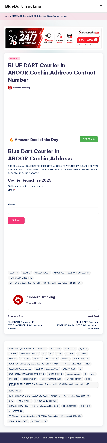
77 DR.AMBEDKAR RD (29, 354)
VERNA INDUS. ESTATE (18, 421)
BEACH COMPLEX (81, 359)
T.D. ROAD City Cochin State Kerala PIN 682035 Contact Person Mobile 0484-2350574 (45, 416)
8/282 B (83, 349)
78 (44, 354)
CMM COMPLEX (55, 374)
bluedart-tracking (40, 297)
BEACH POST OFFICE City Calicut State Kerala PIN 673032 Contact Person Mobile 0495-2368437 (49, 364)
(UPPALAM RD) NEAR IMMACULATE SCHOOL (27, 349)
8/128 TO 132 (70, 349)
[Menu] (101, 6)
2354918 (26, 273)
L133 (88, 379)
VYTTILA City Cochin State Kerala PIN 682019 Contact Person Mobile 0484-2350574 (45, 283)
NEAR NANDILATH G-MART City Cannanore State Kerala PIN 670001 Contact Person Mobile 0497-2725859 (49, 385)
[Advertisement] (53, 114)
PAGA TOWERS (24, 401)
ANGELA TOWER (42, 273)
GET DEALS (89, 139)
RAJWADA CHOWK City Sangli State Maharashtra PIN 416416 (33, 406)
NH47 (11, 401)
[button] (33, 303)
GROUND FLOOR (29, 379)
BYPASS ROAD (69, 369)
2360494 (25, 359)
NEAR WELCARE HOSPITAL (21, 278)
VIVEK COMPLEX (39, 421)
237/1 (59, 354)
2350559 (14, 273)
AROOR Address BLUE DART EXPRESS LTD (71, 273)
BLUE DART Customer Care (47, 369)
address (65, 359)
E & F (93, 374)
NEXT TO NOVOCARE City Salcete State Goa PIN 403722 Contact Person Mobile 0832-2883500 (49, 396)
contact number (73, 374)
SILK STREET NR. (15, 411)
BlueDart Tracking (23, 6)
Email (11, 189)
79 (51, 354)
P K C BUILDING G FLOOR (45, 401)
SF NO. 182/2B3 (69, 406)
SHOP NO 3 (85, 406)
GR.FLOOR (13, 379)
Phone (11, 204)
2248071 (69, 354)
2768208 (37, 359)
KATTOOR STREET (73, 379)
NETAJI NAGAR (15, 391)
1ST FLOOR (55, 349)
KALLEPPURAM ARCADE (51, 379)
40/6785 (12, 354)
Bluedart (14, 58)
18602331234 (51, 359)
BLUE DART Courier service (20, 369)
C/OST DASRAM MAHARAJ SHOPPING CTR (26, 374)
